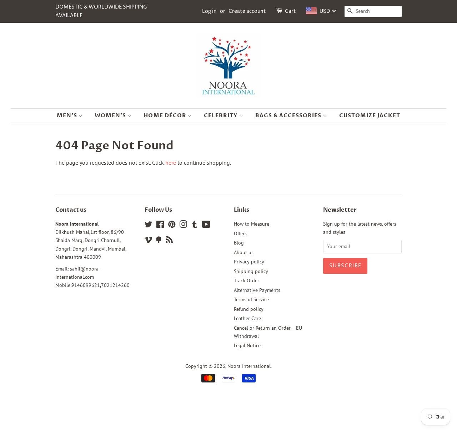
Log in (209, 11)
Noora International (249, 366)
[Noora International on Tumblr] (195, 225)
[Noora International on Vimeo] (148, 241)
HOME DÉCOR (166, 115)
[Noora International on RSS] (169, 241)
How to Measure (251, 224)
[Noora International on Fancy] (159, 241)
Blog (239, 243)
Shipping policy (251, 271)
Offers (240, 233)
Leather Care (247, 318)
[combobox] (321, 10)
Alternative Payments (257, 290)
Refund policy (248, 309)
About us (243, 252)
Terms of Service (251, 299)
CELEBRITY (221, 115)
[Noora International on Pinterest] (172, 225)
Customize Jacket (370, 115)
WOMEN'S (111, 115)
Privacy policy (249, 261)
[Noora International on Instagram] (183, 225)
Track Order (246, 280)
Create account (247, 11)
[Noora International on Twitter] (148, 225)
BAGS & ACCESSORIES (289, 115)
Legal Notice (247, 345)
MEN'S (68, 115)
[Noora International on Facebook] (160, 225)
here (170, 162)
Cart (290, 11)
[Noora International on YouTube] (206, 225)
